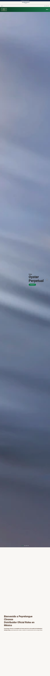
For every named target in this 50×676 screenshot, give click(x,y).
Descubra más (32, 284)
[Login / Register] (44, 6)
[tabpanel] (25, 279)
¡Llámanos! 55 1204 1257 (25, 0)
